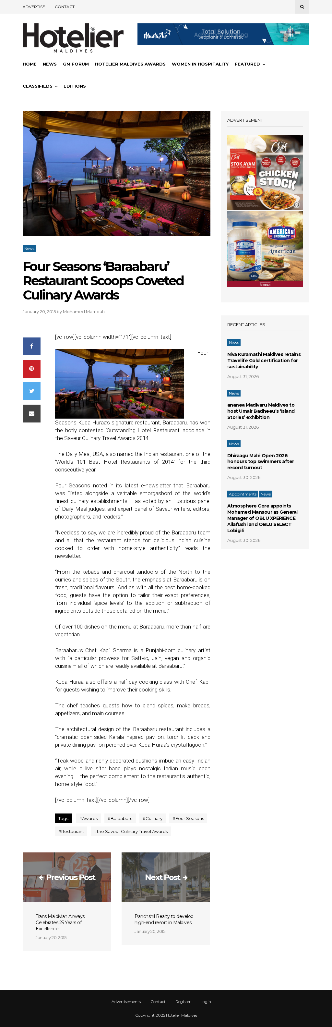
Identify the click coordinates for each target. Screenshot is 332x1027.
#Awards (88, 818)
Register (183, 1002)
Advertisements (126, 1002)
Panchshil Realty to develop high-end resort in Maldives (164, 919)
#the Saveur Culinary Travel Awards (131, 831)
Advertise (34, 6)
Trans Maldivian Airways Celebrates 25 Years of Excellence (60, 922)
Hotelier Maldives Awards (130, 64)
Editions (75, 86)
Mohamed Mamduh (84, 311)
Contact (65, 6)
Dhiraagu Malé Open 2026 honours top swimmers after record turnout (260, 462)
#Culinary (152, 818)
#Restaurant (71, 831)
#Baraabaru (120, 818)
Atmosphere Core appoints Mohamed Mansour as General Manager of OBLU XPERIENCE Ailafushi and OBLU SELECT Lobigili (262, 518)
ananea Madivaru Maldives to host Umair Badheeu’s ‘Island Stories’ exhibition (261, 411)
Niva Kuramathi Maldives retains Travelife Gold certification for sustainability (264, 360)
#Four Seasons (188, 818)
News (50, 64)
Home (30, 64)
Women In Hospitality (200, 64)
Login (205, 1002)
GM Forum (76, 64)
